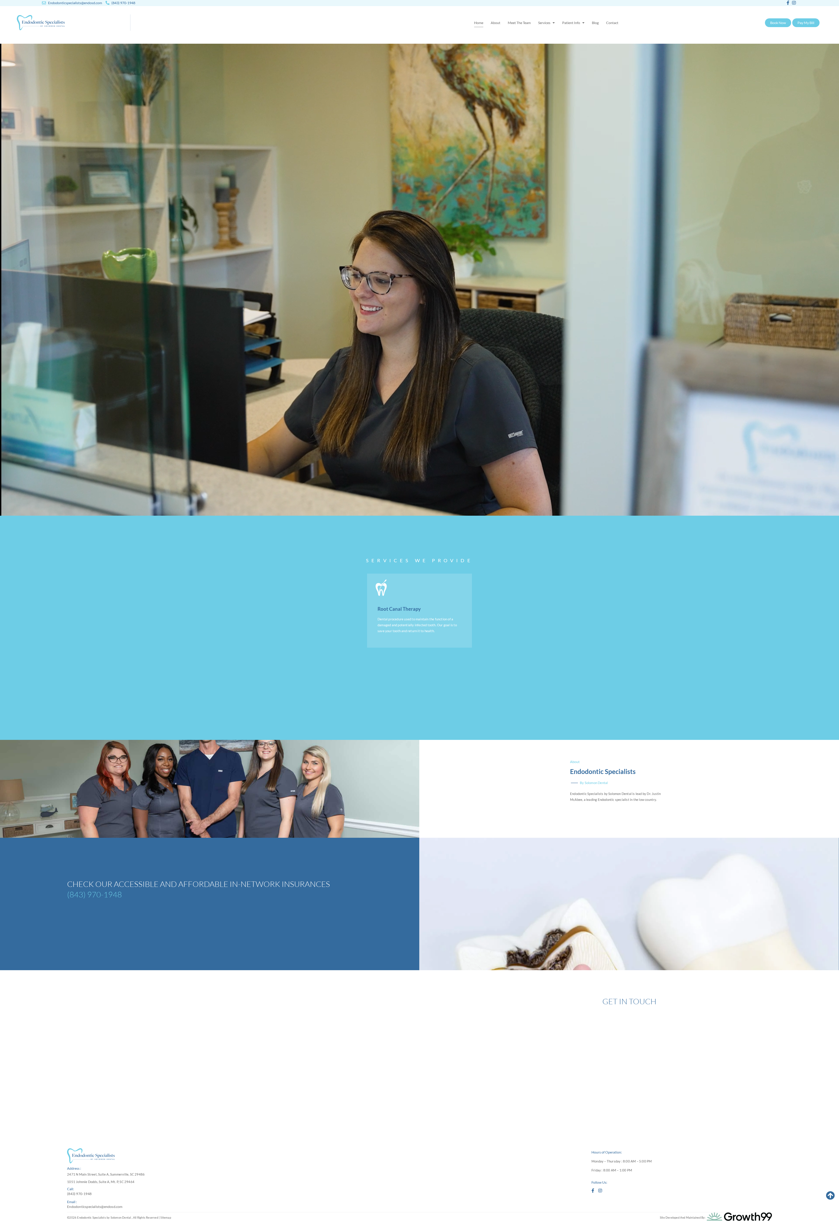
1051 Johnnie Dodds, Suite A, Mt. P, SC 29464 (100, 1182)
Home (478, 23)
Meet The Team (519, 23)
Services (544, 23)
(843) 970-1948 (94, 894)
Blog (595, 23)
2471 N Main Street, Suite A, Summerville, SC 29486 (106, 1174)
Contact (612, 23)
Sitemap (165, 1217)
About (495, 23)
